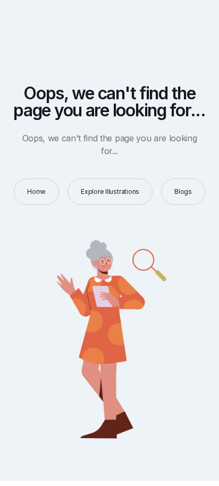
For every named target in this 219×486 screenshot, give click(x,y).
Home (36, 191)
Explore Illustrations (110, 191)
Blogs (183, 191)
